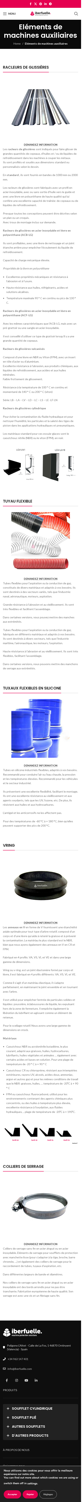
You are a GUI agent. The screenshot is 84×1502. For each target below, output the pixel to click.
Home (17, 43)
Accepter (12, 1494)
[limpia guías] (40, 107)
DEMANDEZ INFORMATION (40, 144)
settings (32, 1483)
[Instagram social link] (17, 1380)
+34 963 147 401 (18, 1359)
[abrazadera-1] (40, 1206)
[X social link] (35, 4)
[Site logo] (40, 13)
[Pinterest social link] (40, 4)
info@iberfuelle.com (20, 1368)
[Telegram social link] (50, 4)
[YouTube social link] (26, 1380)
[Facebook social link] (30, 4)
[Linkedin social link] (45, 4)
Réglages (48, 1494)
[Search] (76, 14)
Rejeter (30, 1494)
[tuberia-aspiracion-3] (40, 541)
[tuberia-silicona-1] (40, 728)
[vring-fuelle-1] (40, 885)
